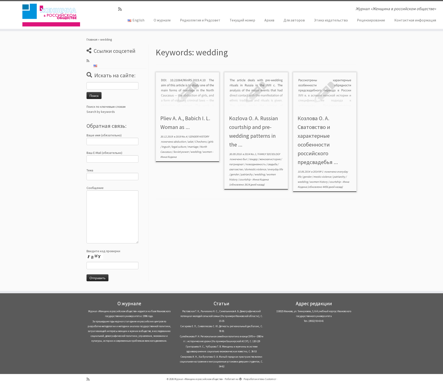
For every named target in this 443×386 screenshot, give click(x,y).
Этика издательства (331, 20)
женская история (270, 159)
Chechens (201, 141)
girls (210, 141)
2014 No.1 (250, 154)
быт (245, 159)
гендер (253, 159)
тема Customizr (267, 379)
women (207, 151)
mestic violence (322, 176)
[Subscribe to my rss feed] (121, 9)
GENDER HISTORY (199, 136)
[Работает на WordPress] (240, 378)
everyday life (275, 169)
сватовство (236, 169)
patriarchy (247, 174)
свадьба (272, 164)
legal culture (179, 146)
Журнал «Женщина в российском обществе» (198, 379)
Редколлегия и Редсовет (200, 20)
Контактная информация (415, 20)
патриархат (236, 164)
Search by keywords (101, 112)
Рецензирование (371, 20)
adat (191, 141)
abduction (180, 141)
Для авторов (294, 20)
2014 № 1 (318, 171)
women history (319, 181)
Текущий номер (242, 20)
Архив (269, 20)
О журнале (162, 20)
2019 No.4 (182, 136)
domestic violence (255, 169)
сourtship (245, 179)
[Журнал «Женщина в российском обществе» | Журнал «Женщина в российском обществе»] (51, 15)
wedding (196, 151)
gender (234, 174)
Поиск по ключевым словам (106, 107)
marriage (193, 146)
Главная (92, 39)
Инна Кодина (168, 157)
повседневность (255, 164)
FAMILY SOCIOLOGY (269, 154)
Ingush (166, 146)
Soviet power (181, 151)
